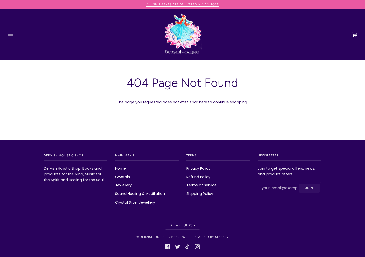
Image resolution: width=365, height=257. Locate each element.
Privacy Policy (198, 168)
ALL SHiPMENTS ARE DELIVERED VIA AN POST (182, 4)
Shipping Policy (199, 193)
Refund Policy (198, 176)
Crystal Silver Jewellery (135, 202)
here (203, 102)
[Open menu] (15, 34)
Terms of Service (201, 185)
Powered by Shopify (211, 237)
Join (309, 188)
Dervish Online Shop (158, 237)
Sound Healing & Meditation (140, 193)
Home (120, 168)
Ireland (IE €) (180, 225)
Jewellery (123, 185)
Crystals (122, 176)
